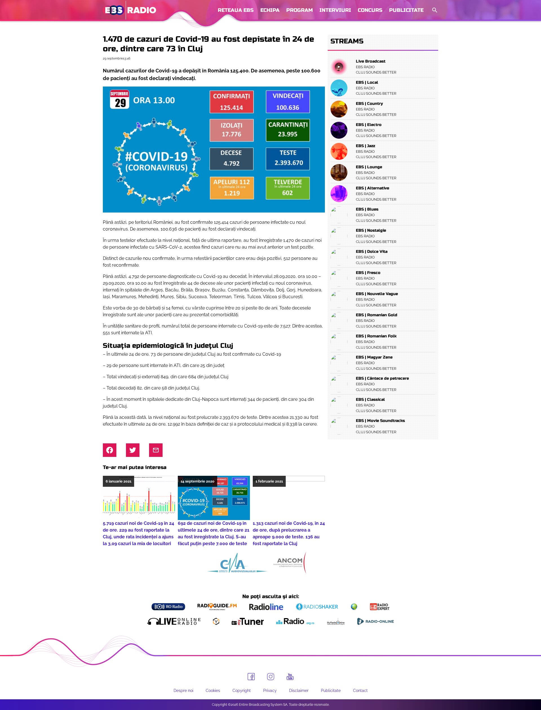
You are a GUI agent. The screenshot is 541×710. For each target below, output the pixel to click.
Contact (360, 690)
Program (299, 10)
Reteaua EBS (236, 10)
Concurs (370, 10)
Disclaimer (299, 690)
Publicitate (406, 10)
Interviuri (335, 10)
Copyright (241, 690)
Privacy (270, 690)
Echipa (270, 10)
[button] (434, 10)
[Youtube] (290, 676)
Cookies (213, 690)
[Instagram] (270, 676)
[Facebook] (251, 676)
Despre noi (183, 690)
